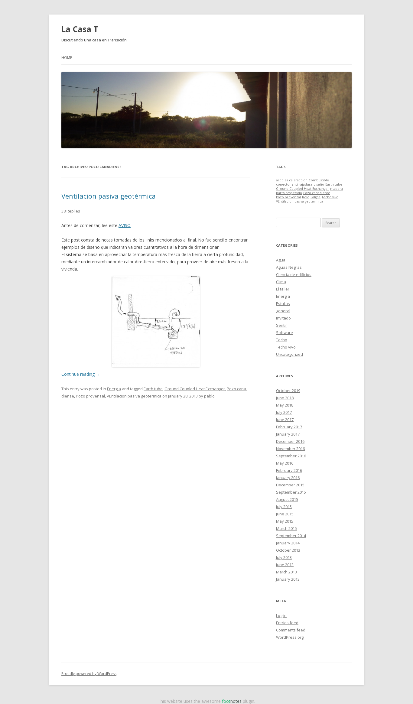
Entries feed (287, 622)
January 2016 (288, 477)
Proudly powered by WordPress (88, 673)
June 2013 (285, 564)
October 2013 (288, 550)
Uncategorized (289, 354)
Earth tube (153, 388)
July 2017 (284, 412)
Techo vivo (330, 197)
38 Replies (70, 211)
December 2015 (290, 485)
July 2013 (284, 557)
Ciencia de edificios (293, 274)
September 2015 (291, 492)
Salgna (315, 197)
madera (336, 189)
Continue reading (80, 374)
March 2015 (286, 528)
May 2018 (284, 405)
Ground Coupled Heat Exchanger (194, 388)
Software (284, 332)
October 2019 (288, 390)
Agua (280, 260)
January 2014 (288, 543)
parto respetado (289, 193)
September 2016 (291, 456)
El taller (282, 289)
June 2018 (285, 398)
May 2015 (284, 521)
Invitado (283, 318)
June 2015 (285, 514)
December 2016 (290, 441)
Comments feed (290, 630)
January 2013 (288, 579)
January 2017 (288, 434)
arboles (282, 180)
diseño (319, 184)
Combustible (319, 180)
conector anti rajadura (294, 184)
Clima (281, 281)
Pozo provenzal (90, 396)
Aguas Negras (289, 267)
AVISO (125, 225)
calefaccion (298, 180)
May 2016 (284, 463)
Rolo (305, 197)
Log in (281, 615)
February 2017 (289, 427)
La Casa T (79, 29)
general (283, 310)
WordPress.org (290, 637)
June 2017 (285, 419)
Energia (114, 388)
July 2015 (284, 506)
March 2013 (286, 572)
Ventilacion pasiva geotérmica (108, 195)
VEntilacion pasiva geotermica (134, 396)
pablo (209, 396)
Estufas (283, 303)
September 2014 (291, 535)
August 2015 (287, 499)
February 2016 (289, 470)
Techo (281, 339)
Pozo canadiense (316, 193)
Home (66, 57)
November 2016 (290, 448)
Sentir (281, 325)
